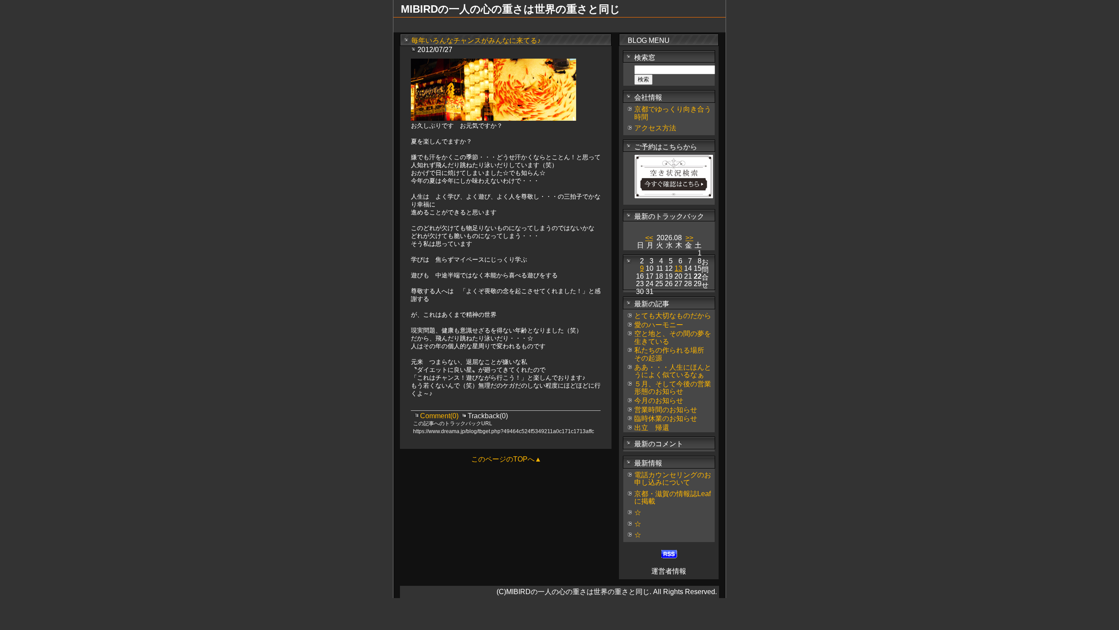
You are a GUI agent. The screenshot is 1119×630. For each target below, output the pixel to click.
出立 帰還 (651, 427)
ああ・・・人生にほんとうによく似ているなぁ (672, 371)
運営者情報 (668, 571)
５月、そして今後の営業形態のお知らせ (672, 388)
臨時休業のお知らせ (665, 418)
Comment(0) (440, 416)
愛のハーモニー (658, 325)
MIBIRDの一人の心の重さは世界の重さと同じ (510, 9)
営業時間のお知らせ (665, 409)
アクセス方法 (655, 128)
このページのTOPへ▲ (506, 459)
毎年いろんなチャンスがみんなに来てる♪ (476, 40)
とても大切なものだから (672, 315)
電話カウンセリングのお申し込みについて (672, 478)
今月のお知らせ (658, 400)
